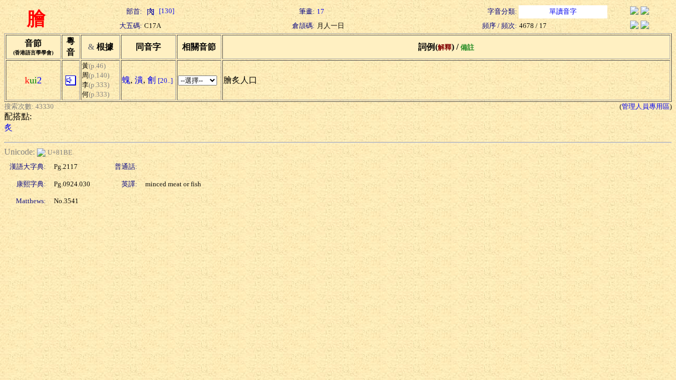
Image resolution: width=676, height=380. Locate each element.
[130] (165, 11)
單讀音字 (563, 11)
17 (320, 11)
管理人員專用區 (646, 106)
